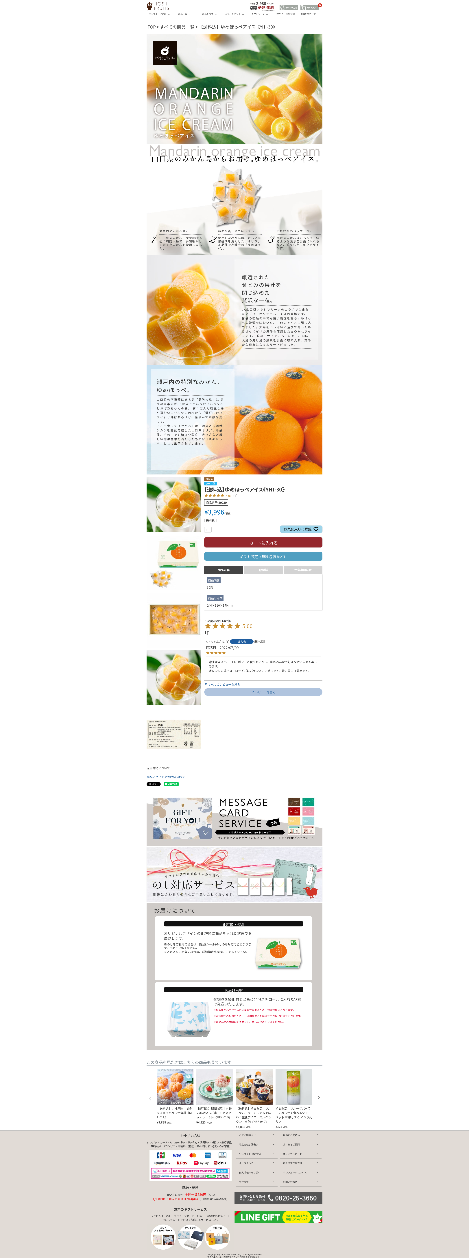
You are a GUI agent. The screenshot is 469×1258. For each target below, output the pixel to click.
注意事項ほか (303, 570)
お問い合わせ (290, 1182)
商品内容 (224, 570)
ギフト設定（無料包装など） (263, 556)
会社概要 (244, 1182)
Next (318, 1097)
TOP (151, 27)
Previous (150, 1098)
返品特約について (158, 768)
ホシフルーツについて (295, 1172)
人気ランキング (233, 13)
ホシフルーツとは (157, 13)
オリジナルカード (292, 1154)
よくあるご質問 (291, 1144)
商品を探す (207, 13)
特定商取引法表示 (248, 1144)
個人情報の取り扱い (250, 1172)
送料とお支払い (291, 1135)
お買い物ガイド (308, 13)
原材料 (263, 570)
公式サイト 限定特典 (284, 13)
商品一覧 (182, 13)
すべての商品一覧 (177, 27)
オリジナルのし (247, 1163)
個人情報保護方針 (292, 1163)
